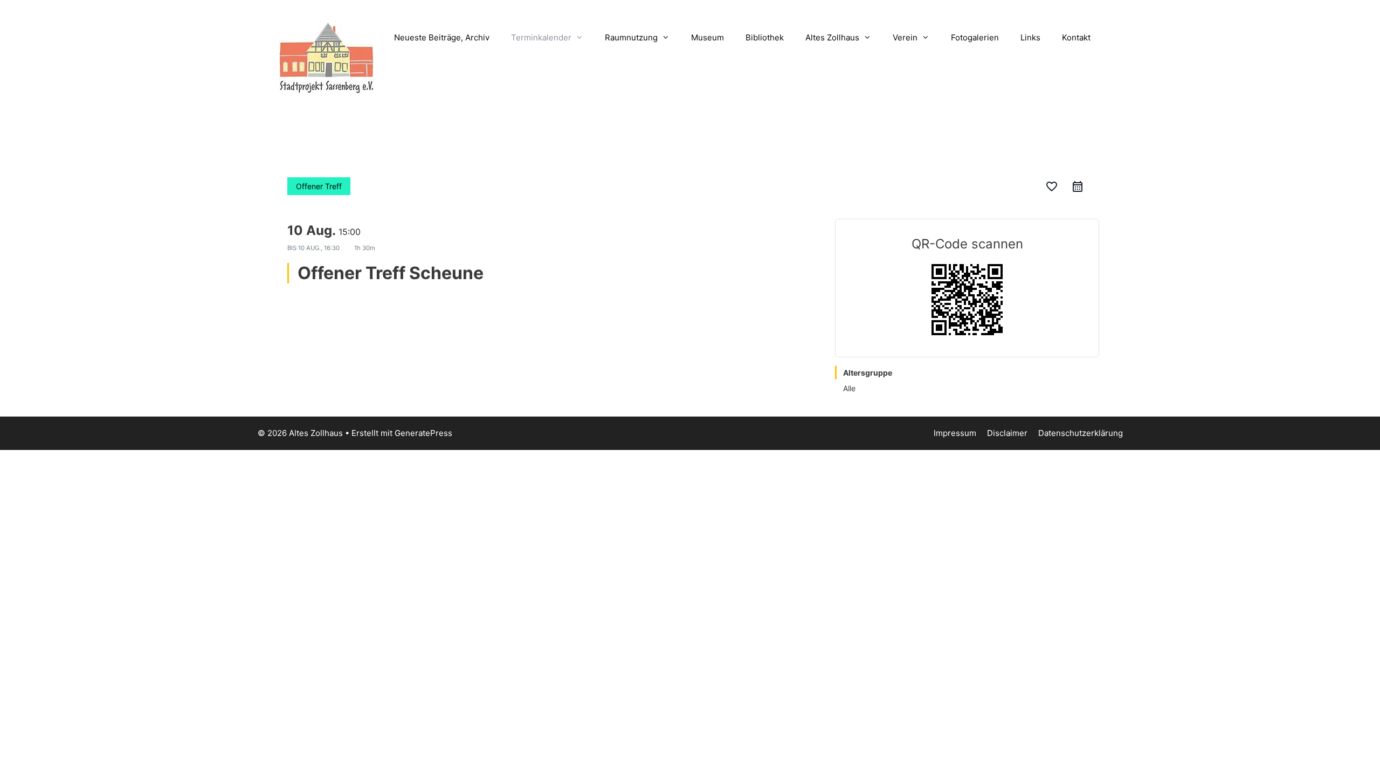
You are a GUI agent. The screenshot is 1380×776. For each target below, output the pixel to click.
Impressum (955, 433)
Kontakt (1076, 37)
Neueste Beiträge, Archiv (441, 37)
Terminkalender (541, 37)
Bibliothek (765, 37)
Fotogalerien (975, 37)
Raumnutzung (631, 37)
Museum (707, 37)
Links (1030, 37)
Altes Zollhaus (832, 37)
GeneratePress (423, 433)
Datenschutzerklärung (1080, 433)
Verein (905, 37)
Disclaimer (1007, 433)
